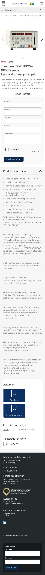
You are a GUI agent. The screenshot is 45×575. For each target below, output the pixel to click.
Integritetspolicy (9, 514)
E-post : (7, 125)
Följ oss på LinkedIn (15, 522)
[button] (42, 39)
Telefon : (8, 117)
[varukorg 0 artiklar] (41, 3)
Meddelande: (9, 133)
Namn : (7, 101)
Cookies (6, 515)
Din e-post (8, 558)
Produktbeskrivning (14, 171)
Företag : (8, 109)
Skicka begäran (13, 159)
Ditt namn (8, 549)
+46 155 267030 (9, 502)
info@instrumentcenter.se (13, 504)
